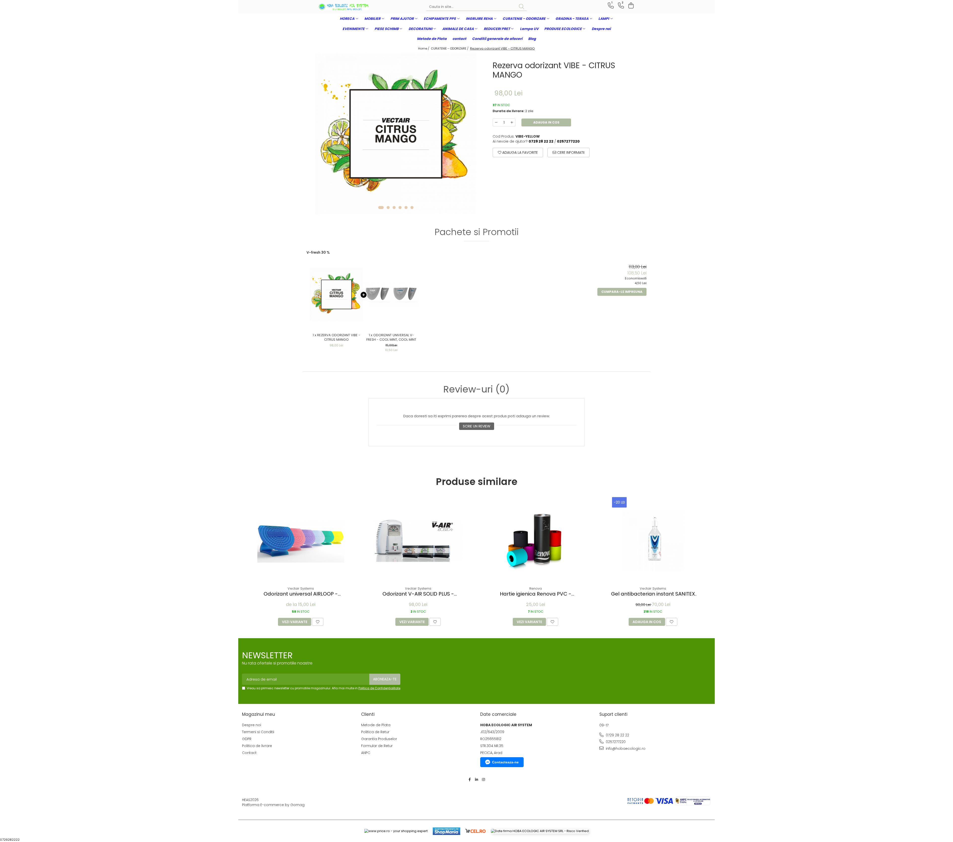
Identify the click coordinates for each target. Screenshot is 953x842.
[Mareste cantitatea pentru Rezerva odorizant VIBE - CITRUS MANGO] (512, 122)
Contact (249, 752)
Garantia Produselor (379, 738)
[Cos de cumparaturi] (630, 5)
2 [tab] (388, 207)
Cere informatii (570, 152)
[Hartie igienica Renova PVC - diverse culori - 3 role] (535, 540)
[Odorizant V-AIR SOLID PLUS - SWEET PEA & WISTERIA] (418, 540)
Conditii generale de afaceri (497, 38)
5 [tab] (406, 207)
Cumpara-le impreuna (622, 291)
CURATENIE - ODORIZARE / (450, 48)
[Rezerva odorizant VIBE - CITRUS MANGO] (395, 133)
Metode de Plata (432, 38)
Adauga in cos (546, 122)
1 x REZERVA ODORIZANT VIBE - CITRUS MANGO (336, 337)
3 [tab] (394, 207)
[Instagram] (483, 779)
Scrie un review (476, 426)
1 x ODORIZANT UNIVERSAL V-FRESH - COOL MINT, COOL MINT (391, 337)
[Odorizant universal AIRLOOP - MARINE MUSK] (300, 540)
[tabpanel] (395, 133)
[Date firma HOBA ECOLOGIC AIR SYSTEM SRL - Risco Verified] (540, 831)
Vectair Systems (301, 588)
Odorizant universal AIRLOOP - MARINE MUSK (301, 594)
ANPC (365, 752)
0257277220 (615, 741)
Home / (424, 48)
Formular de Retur (377, 745)
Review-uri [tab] (476, 389)
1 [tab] (381, 207)
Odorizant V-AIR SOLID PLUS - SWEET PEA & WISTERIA (418, 594)
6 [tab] (412, 207)
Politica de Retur (375, 731)
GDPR (246, 738)
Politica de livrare (257, 745)
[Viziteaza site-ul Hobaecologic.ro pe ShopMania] (446, 831)
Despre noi (601, 28)
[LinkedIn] (476, 779)
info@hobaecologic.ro (625, 748)
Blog (532, 38)
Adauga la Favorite (519, 152)
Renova (535, 588)
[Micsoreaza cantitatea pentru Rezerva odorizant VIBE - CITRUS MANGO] (496, 122)
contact (459, 38)
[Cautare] (521, 7)
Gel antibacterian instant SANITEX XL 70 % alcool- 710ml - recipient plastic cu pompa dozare (653, 594)
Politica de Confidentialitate (379, 688)
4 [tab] (400, 207)
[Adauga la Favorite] (317, 622)
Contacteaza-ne (505, 762)
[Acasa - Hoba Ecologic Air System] (344, 7)
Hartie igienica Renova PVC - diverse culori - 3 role (535, 594)
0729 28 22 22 (617, 735)
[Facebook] (470, 779)
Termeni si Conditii (258, 731)
